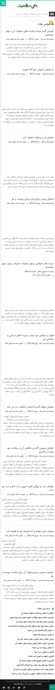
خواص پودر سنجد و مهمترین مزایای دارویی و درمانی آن (33, 669)
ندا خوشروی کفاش (43, 271)
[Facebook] (24, 688)
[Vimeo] (3, 688)
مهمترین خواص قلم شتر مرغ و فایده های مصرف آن (35, 621)
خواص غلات (10, 39)
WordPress (19, 684)
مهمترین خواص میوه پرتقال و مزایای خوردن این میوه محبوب (31, 617)
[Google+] (14, 688)
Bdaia (38, 684)
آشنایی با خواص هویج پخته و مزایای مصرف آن (36, 660)
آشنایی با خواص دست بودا (44, 652)
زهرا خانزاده (45, 74)
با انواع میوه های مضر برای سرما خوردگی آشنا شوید (35, 665)
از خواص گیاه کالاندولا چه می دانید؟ (41, 630)
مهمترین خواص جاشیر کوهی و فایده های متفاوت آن (34, 643)
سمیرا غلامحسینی (43, 580)
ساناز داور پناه (44, 39)
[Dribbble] (8, 688)
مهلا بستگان (45, 142)
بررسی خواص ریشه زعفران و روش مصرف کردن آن (35, 639)
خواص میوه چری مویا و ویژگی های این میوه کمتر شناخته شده (31, 626)
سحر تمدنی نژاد (44, 343)
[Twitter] (19, 688)
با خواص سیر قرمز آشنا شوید (43, 634)
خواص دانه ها (43, 21)
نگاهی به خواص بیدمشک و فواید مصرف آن (32, 14)
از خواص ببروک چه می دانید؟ (43, 647)
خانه (52, 21)
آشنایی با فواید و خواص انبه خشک (41, 656)
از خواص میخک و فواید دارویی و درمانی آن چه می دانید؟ (33, 673)
